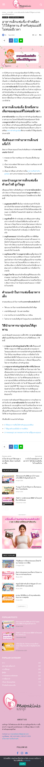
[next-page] (7, 508)
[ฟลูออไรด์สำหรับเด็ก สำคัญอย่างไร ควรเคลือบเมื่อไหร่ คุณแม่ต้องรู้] (8, 587)
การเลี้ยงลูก (5, 482)
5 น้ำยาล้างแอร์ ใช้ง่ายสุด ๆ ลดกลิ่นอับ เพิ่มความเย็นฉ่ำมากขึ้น (11, 461)
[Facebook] (11, 40)
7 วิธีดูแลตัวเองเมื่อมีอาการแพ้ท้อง (16, 429)
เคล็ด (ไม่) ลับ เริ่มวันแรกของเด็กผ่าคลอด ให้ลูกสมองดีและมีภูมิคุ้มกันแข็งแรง (28, 646)
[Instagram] (22, 753)
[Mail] (26, 753)
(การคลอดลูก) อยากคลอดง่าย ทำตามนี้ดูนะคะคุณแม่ (22, 432)
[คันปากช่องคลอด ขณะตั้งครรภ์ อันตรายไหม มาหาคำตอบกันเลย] (8, 575)
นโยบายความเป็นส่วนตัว (10, 739)
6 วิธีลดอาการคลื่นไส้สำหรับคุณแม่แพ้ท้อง (18, 425)
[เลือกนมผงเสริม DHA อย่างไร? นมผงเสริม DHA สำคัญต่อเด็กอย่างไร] (8, 479)
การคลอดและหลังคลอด (7, 504)
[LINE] (21, 40)
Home (4, 12)
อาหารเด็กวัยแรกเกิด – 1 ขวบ (16, 17)
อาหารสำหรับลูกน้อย (14, 131)
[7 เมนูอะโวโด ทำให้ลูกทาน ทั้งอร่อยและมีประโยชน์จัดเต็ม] (8, 490)
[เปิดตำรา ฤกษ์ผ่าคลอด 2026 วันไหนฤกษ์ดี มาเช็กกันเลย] (8, 501)
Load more (21, 606)
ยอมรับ (22, 764)
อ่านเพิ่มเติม (26, 760)
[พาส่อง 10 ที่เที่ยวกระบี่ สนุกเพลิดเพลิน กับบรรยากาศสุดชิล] (8, 598)
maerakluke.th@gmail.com (19, 734)
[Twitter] (16, 40)
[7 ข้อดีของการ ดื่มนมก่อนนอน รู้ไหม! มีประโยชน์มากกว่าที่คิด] (8, 564)
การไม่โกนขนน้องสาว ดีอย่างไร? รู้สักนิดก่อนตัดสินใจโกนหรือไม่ (32, 461)
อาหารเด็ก (10, 12)
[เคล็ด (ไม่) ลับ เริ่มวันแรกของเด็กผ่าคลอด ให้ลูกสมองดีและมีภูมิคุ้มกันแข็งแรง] (8, 647)
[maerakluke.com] (22, 702)
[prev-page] (3, 508)
